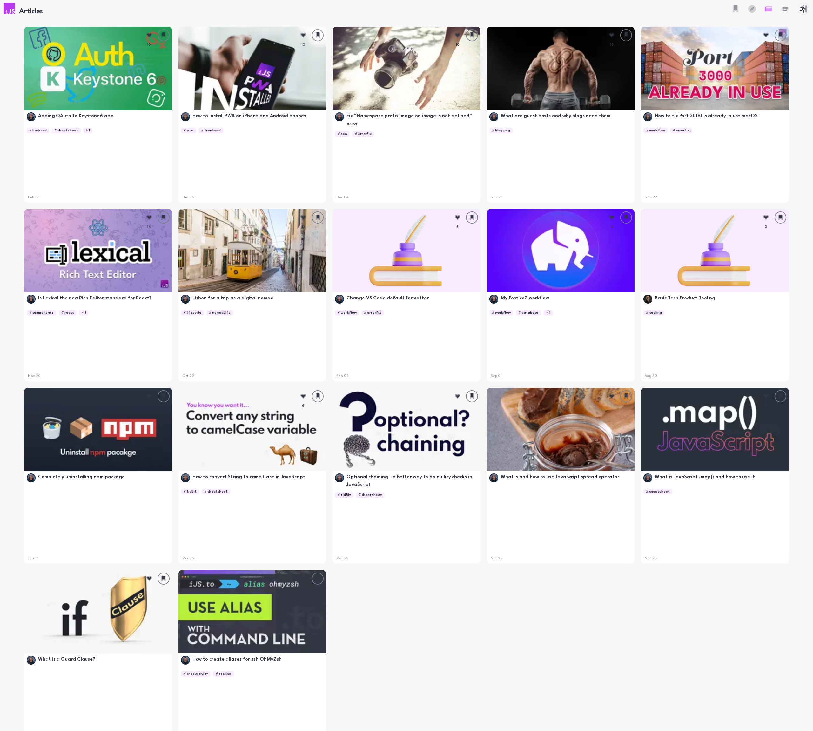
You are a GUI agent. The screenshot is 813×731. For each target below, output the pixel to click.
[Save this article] (164, 35)
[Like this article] (149, 35)
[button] (9, 8)
